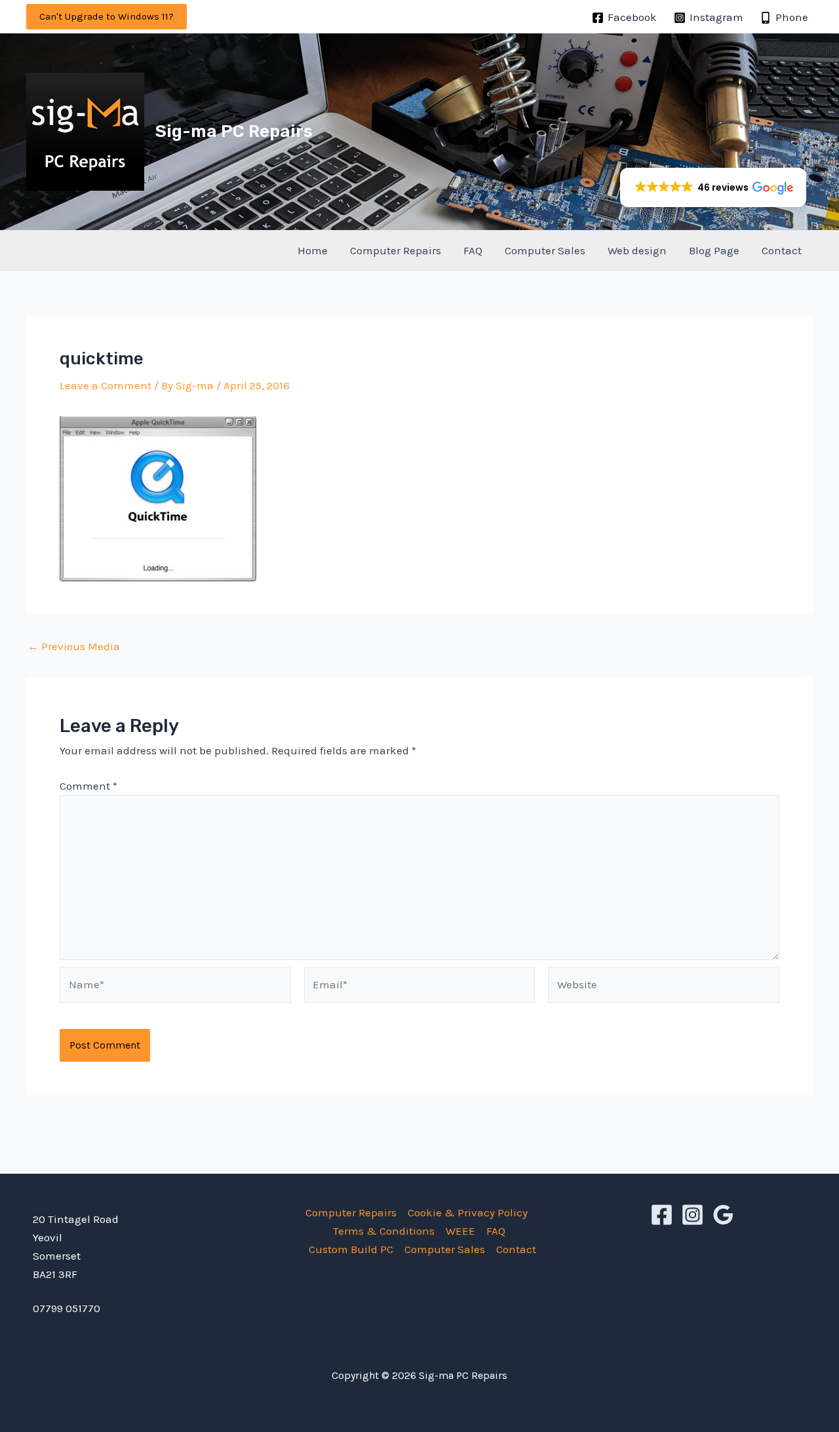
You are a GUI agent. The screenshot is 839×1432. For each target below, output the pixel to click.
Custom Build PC (351, 1249)
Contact (782, 250)
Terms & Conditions (384, 1230)
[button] (106, 16)
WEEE (460, 1230)
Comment (88, 785)
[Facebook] (661, 1214)
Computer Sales (545, 250)
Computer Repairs (395, 250)
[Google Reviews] (723, 1214)
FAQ (472, 250)
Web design (637, 250)
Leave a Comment (105, 385)
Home (313, 250)
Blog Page (714, 250)
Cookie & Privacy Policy (468, 1212)
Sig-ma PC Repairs (234, 131)
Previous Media (74, 646)
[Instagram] (692, 1214)
